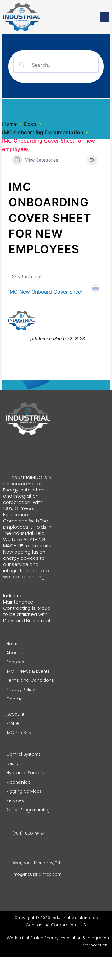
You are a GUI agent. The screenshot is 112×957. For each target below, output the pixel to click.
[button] (104, 17)
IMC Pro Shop (20, 733)
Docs (30, 124)
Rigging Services (24, 791)
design (13, 764)
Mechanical (19, 782)
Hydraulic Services (25, 773)
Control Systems (23, 754)
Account (15, 714)
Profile (12, 724)
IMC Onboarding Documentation (42, 132)
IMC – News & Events (28, 671)
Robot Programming (28, 810)
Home (9, 124)
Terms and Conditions (30, 680)
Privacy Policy (20, 690)
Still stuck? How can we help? (69, 320)
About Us (16, 653)
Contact (15, 699)
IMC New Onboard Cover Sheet (45, 292)
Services (15, 662)
